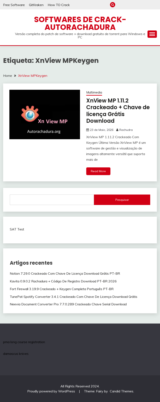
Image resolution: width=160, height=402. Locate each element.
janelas (126, 4)
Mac (133, 4)
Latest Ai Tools (147, 4)
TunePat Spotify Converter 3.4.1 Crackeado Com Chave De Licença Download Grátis (73, 297)
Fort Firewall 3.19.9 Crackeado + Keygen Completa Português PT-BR (62, 289)
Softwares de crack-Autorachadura (80, 23)
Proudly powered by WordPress (51, 391)
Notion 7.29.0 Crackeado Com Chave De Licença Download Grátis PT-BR (65, 273)
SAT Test (17, 229)
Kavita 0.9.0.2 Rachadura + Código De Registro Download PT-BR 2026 (63, 281)
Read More (98, 171)
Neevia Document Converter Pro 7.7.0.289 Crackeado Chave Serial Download (68, 304)
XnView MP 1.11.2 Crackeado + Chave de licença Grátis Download (118, 111)
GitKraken (36, 5)
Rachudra (126, 130)
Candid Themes (121, 391)
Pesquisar (122, 200)
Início (119, 4)
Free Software (14, 5)
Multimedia (94, 92)
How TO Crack (59, 5)
